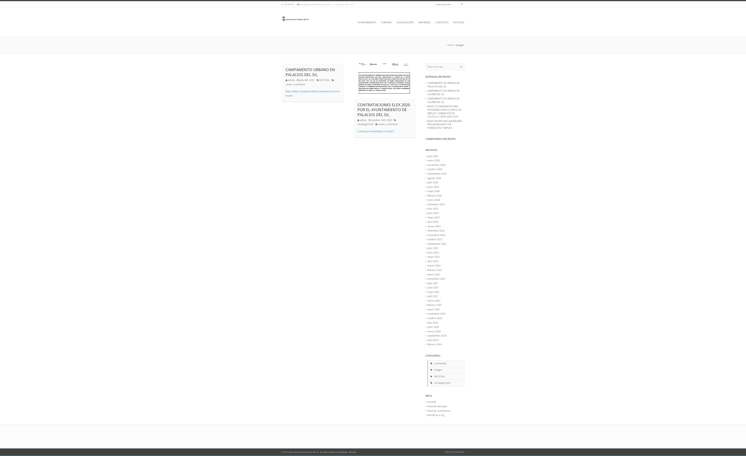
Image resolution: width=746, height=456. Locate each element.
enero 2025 (433, 160)
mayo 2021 (433, 291)
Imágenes (424, 22)
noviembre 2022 (436, 235)
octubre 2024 (434, 169)
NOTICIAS (458, 22)
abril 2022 (432, 261)
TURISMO (386, 22)
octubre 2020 (434, 318)
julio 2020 (432, 322)
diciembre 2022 (436, 230)
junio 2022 (433, 252)
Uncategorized (365, 124)
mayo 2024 (433, 191)
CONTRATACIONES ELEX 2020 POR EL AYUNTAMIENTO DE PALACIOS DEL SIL (383, 109)
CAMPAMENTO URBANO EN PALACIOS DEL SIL (310, 72)
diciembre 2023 (436, 204)
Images (438, 369)
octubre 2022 (434, 239)
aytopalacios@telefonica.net (315, 4)
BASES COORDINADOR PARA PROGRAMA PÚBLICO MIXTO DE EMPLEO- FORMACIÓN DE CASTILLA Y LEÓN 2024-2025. (444, 111)
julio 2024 (432, 182)
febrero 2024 (434, 195)
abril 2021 (432, 296)
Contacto (442, 22)
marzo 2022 (434, 265)
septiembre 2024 (436, 173)
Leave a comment (295, 84)
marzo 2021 (434, 300)
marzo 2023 (434, 226)
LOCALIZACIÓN (405, 22)
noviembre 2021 (436, 278)
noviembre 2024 (436, 164)
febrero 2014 (434, 344)
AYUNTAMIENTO (367, 22)
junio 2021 (433, 287)
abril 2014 (432, 340)
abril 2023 (432, 221)
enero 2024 (433, 199)
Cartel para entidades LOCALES (375, 131)
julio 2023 (432, 208)
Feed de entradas (437, 406)
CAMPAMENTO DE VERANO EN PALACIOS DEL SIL (443, 84)
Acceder (431, 401)
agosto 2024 (434, 178)
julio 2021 (432, 283)
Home (450, 45)
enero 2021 (433, 309)
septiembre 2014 (436, 335)
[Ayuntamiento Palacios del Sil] (295, 22)
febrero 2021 (434, 304)
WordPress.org (435, 415)
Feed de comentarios (439, 410)
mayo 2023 (433, 217)
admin (291, 80)
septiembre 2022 (436, 243)
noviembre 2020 (436, 313)
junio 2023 (433, 213)
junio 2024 (433, 186)
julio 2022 (432, 248)
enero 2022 (433, 274)
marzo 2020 (434, 331)
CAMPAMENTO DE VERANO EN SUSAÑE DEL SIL (443, 92)
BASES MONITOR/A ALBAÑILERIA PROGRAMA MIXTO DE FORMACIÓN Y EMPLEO (444, 124)
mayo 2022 (433, 256)
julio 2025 (432, 156)
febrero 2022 (434, 270)
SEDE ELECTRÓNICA (454, 452)
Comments (440, 363)
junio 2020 (433, 326)
